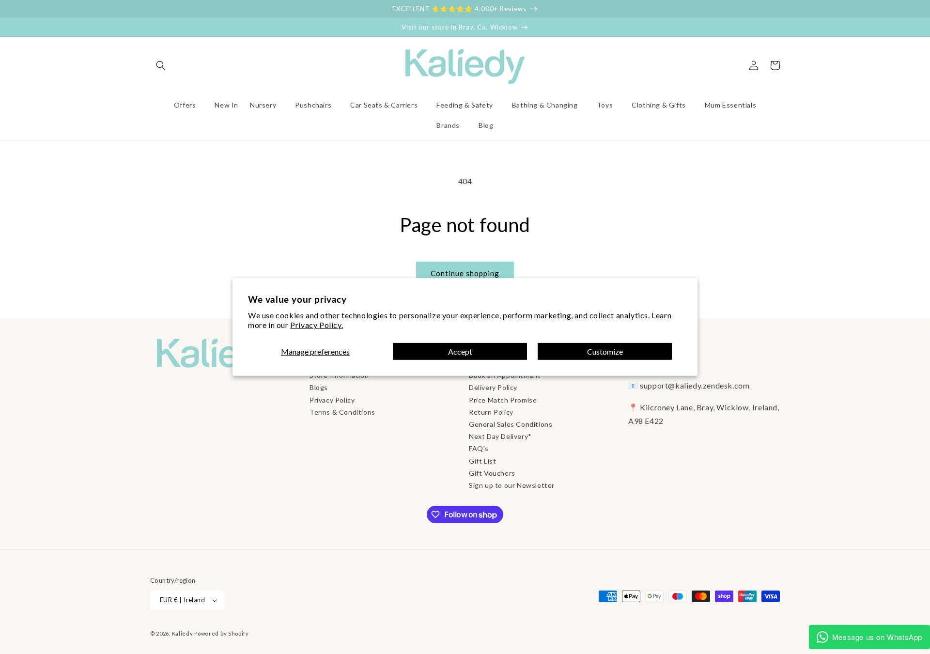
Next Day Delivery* (500, 436)
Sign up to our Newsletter (512, 485)
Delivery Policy (493, 387)
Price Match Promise (503, 400)
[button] (160, 65)
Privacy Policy (332, 400)
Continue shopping (465, 273)
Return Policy (491, 412)
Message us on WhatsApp (877, 637)
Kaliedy (182, 633)
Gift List (482, 461)
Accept (460, 351)
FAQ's (479, 448)
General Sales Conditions (510, 424)
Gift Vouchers (492, 473)
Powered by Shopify (221, 633)
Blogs (319, 387)
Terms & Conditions (342, 412)
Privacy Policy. (316, 324)
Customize (605, 351)
